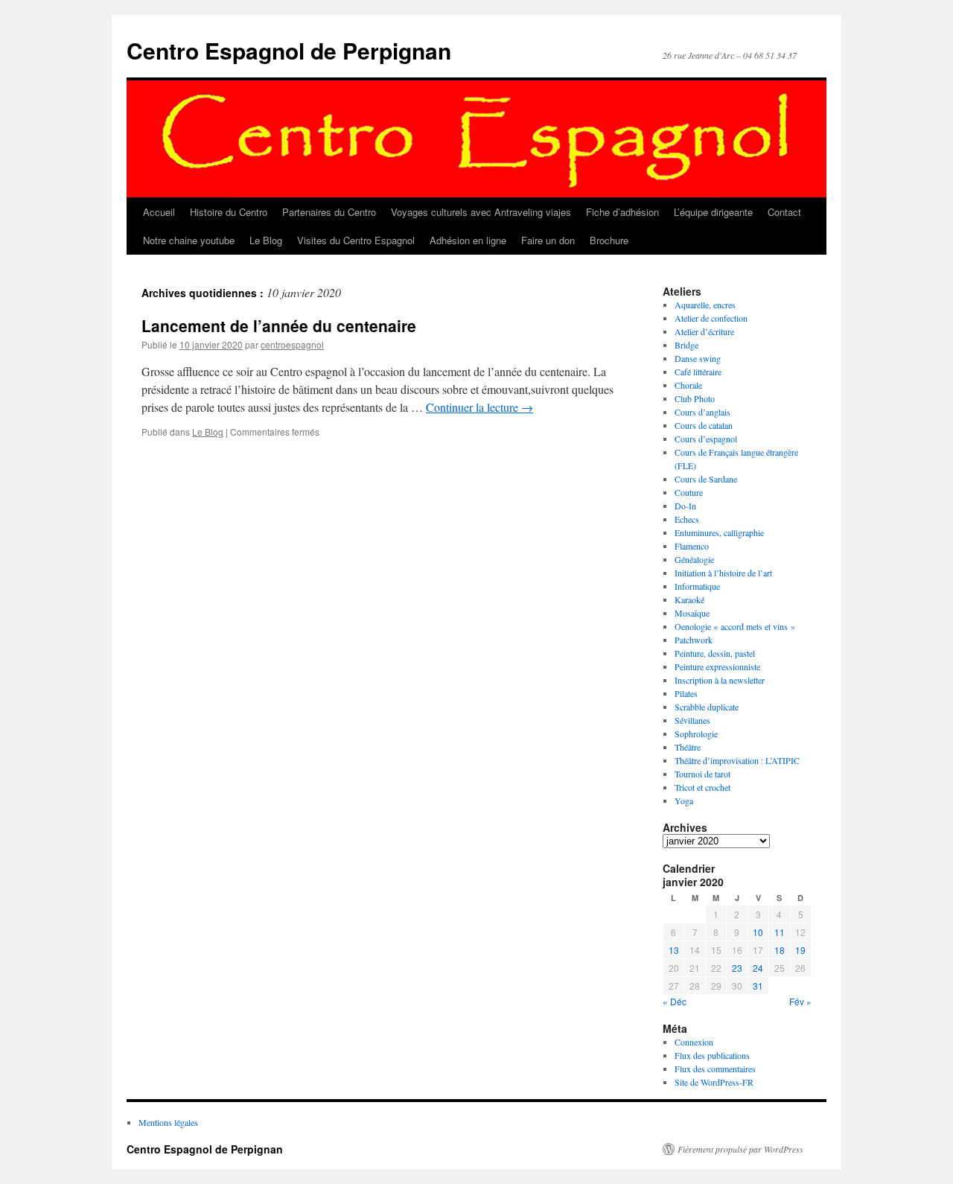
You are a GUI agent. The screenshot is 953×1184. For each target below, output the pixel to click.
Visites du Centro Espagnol (356, 240)
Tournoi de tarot (702, 774)
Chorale (688, 385)
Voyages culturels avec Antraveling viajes (481, 212)
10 (758, 932)
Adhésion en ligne (468, 240)
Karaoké (689, 599)
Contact (784, 212)
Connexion (694, 1042)
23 (737, 967)
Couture (689, 492)
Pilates (686, 693)
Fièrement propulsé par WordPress (740, 1149)
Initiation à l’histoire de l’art (723, 573)
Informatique (697, 586)
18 (779, 949)
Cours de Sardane (706, 479)
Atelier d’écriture (704, 331)
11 (779, 932)
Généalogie (694, 559)
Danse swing (698, 358)
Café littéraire (698, 372)
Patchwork (694, 640)
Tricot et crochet (702, 787)
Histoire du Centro (228, 212)
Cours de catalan (704, 425)
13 (674, 949)
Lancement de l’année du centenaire (278, 325)
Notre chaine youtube (189, 240)
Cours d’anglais (702, 412)
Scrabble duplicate (707, 707)
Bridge (686, 345)
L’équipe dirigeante (713, 212)
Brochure (609, 240)
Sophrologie (696, 733)
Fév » (800, 1001)
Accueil (159, 212)
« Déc (674, 1001)
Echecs (687, 519)
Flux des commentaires (715, 1069)
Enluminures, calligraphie (719, 532)
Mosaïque (692, 613)
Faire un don (548, 240)
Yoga (684, 800)
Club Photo (695, 398)
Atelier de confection (711, 318)
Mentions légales (168, 1122)
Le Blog (265, 240)
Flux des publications (712, 1055)
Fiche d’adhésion (622, 212)
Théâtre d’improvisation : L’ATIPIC (737, 760)
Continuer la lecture (479, 407)
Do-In (685, 506)
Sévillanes (692, 720)
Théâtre (688, 747)
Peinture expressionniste (717, 666)
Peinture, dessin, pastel (715, 653)
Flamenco (692, 546)
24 (758, 967)
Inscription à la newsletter (720, 680)
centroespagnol (292, 344)
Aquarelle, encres (705, 305)
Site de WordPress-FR (714, 1082)
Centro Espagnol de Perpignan (289, 50)
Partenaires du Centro (329, 212)
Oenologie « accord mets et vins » (735, 626)
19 (800, 949)
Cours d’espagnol (706, 439)
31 (758, 985)
